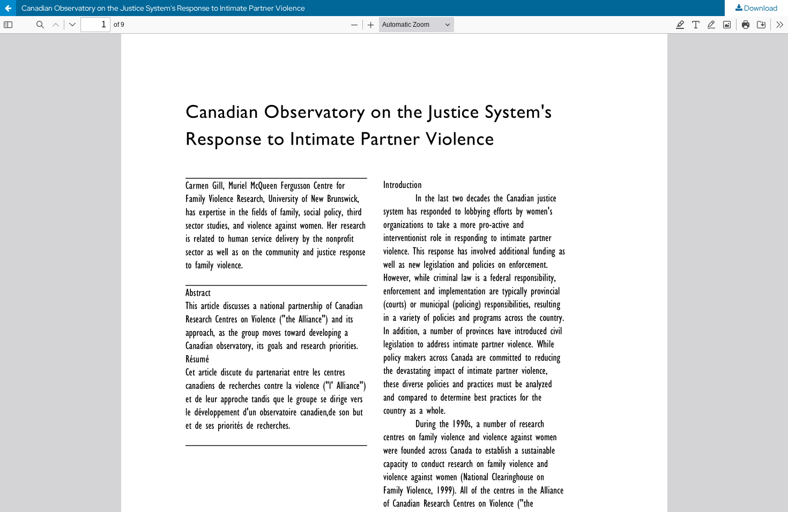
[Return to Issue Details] (8, 8)
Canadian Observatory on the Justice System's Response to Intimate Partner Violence (163, 8)
